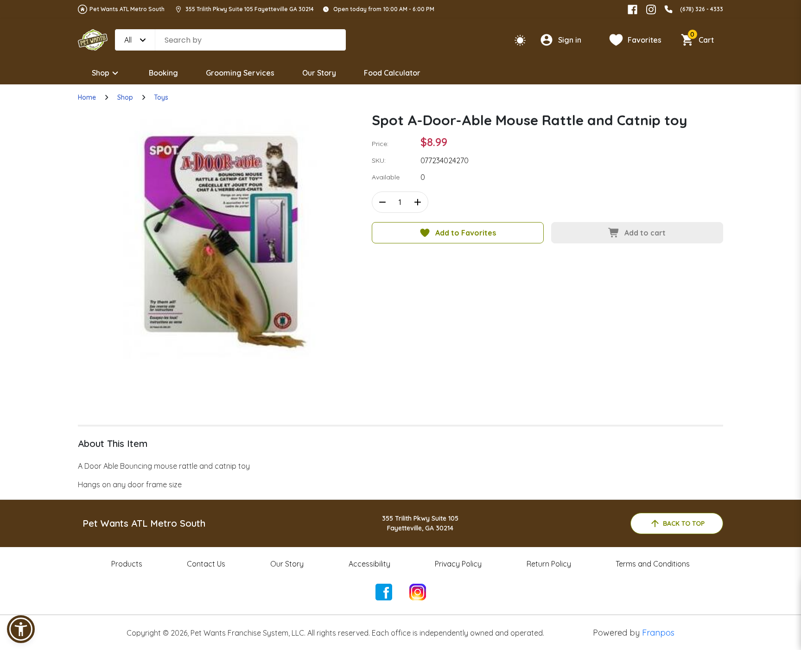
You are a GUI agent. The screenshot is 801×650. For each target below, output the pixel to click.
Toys (161, 97)
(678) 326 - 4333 (701, 9)
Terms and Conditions (653, 563)
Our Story (319, 72)
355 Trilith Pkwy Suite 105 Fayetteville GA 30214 (249, 9)
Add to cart (645, 232)
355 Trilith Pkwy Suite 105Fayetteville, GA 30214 (420, 523)
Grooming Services (240, 72)
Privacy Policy (458, 563)
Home (87, 97)
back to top (684, 523)
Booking (163, 72)
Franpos (658, 632)
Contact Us (206, 563)
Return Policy (549, 563)
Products (126, 563)
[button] (20, 629)
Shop (100, 72)
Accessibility (369, 563)
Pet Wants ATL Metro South (127, 9)
